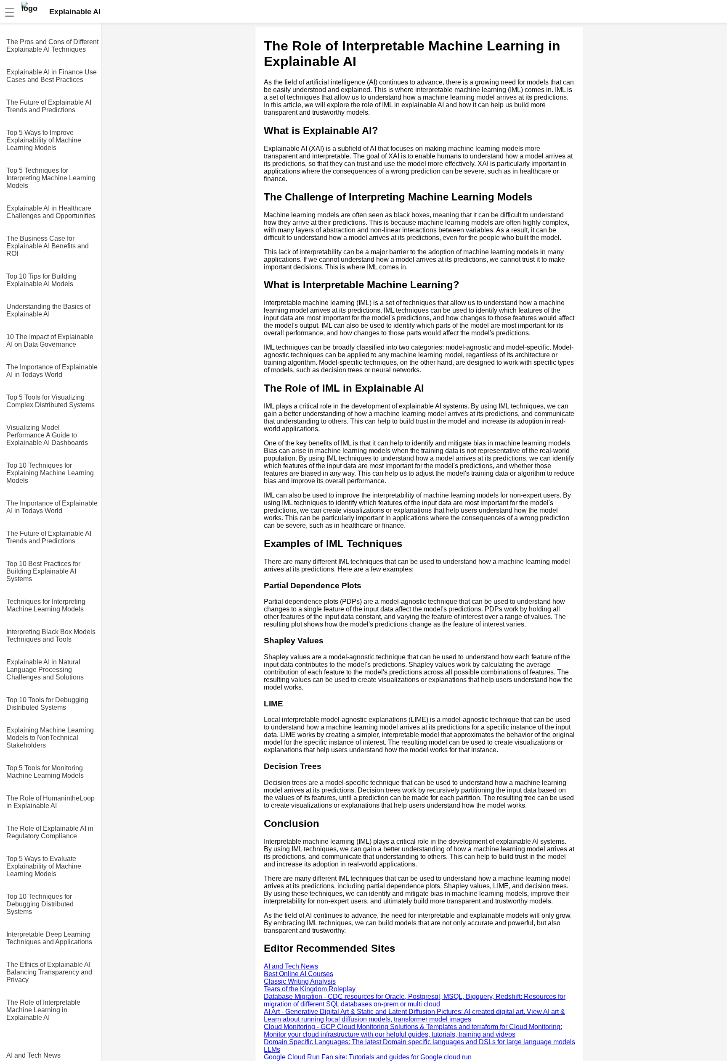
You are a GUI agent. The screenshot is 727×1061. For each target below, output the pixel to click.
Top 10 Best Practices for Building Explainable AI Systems (43, 571)
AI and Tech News (33, 1055)
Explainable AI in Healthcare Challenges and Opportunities (51, 212)
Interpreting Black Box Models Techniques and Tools (51, 635)
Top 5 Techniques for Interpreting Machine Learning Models (51, 178)
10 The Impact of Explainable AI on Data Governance (49, 340)
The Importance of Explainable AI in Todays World (52, 370)
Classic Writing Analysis (300, 981)
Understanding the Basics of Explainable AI (48, 310)
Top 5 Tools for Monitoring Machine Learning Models (45, 771)
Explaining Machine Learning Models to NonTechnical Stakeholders (50, 738)
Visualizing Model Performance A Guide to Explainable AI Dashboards (47, 435)
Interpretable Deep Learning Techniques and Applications (49, 938)
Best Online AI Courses (298, 973)
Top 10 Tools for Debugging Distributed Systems (47, 703)
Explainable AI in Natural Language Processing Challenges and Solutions (45, 669)
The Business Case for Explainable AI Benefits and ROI (47, 246)
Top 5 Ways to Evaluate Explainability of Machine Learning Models (43, 866)
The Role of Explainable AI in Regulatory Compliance (49, 832)
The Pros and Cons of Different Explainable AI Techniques (52, 45)
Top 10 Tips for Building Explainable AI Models (41, 280)
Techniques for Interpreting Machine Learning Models (45, 605)
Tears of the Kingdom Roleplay (310, 989)
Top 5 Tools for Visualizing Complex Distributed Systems (50, 401)
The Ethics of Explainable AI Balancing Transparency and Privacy (49, 972)
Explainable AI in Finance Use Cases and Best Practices (51, 75)
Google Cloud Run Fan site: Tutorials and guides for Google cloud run (368, 1057)
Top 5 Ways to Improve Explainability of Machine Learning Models (43, 140)
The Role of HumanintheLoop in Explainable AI (50, 802)
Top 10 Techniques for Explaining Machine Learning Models (50, 473)
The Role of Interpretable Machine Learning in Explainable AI (43, 1010)
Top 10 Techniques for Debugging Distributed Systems (40, 904)
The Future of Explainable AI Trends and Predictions (48, 106)
